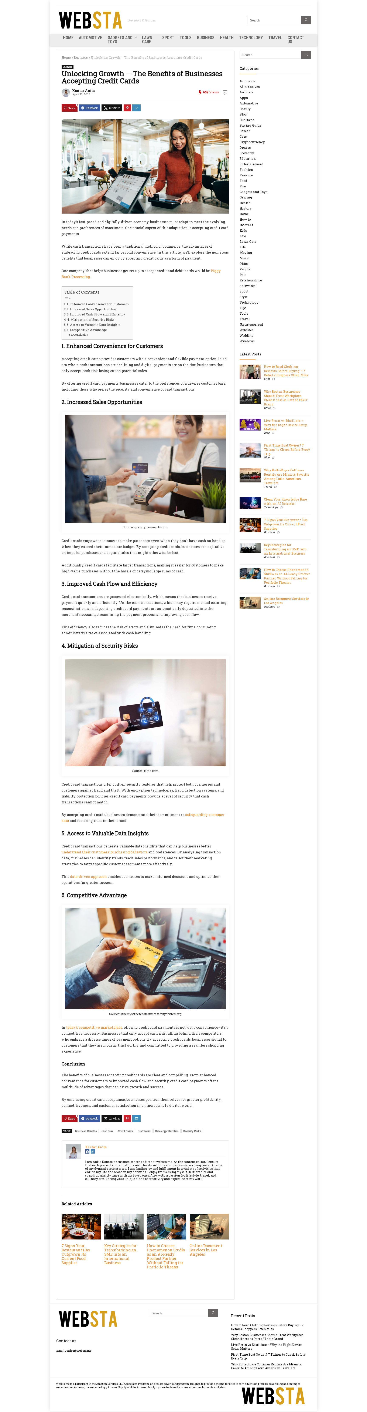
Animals (246, 92)
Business (206, 37)
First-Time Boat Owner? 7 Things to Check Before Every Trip (287, 449)
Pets (243, 274)
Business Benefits (86, 1131)
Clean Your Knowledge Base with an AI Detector (285, 501)
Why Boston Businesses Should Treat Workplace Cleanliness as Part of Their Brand (286, 397)
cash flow (107, 1131)
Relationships (251, 280)
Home (68, 37)
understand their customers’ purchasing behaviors (104, 852)
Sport (168, 37)
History (246, 208)
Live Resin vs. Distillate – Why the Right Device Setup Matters (285, 425)
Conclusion (80, 335)
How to (245, 219)
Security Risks (192, 1131)
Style (244, 297)
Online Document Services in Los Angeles (206, 1250)
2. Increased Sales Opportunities (92, 309)
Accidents (247, 81)
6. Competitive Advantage (87, 330)
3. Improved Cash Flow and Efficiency (96, 314)
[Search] (306, 20)
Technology (251, 37)
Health (227, 37)
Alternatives (250, 86)
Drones (245, 147)
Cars (243, 136)
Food (243, 180)
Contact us (296, 39)
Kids (243, 230)
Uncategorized (251, 324)
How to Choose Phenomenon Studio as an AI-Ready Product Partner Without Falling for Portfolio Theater (166, 1256)
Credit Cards (125, 1131)
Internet (246, 225)
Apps (244, 98)
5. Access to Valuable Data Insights (93, 325)
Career (245, 131)
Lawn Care (147, 39)
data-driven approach (88, 876)
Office (244, 263)
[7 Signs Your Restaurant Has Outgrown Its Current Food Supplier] (81, 1216)
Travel (275, 37)
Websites (247, 330)
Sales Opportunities (167, 1131)
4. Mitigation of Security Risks (90, 320)
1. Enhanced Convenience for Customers (98, 304)
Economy (247, 153)
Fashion (246, 169)
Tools (186, 37)
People (245, 269)
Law (243, 236)
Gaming (246, 197)
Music (245, 258)
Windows (247, 341)
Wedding (247, 335)
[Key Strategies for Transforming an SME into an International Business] (124, 1216)
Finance (246, 175)
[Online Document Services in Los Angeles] (209, 1216)
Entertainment (251, 164)
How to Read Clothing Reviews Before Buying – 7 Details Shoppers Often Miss (286, 371)
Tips (243, 308)
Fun (243, 186)
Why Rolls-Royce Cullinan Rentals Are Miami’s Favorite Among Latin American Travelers (286, 476)
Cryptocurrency (252, 142)
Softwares (247, 286)
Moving (246, 252)
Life (243, 247)
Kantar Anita (83, 90)
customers (144, 1131)
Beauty (245, 109)
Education (248, 158)
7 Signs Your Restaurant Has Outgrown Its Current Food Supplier (76, 1254)
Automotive (90, 37)
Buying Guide (250, 125)
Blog (243, 114)
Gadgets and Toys (120, 39)
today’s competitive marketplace (94, 1027)
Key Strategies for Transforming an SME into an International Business (120, 1254)
